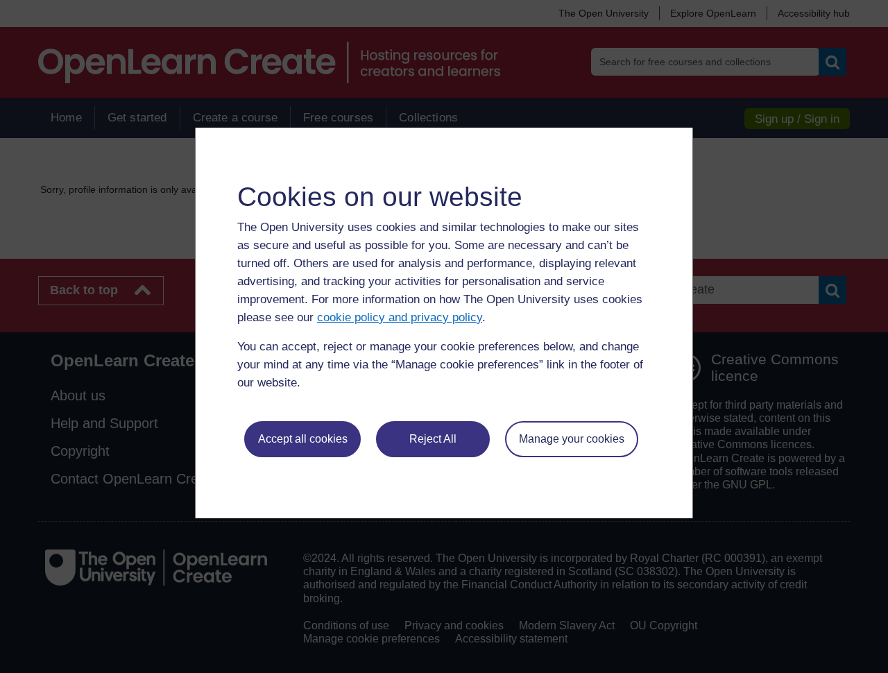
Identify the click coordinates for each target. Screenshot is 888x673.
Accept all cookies (303, 439)
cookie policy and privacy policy (399, 317)
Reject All (432, 439)
